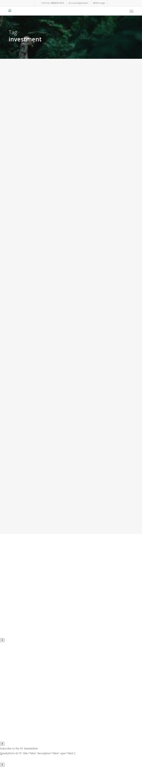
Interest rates (17, 539)
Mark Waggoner (14, 616)
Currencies (15, 164)
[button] (131, 11)
